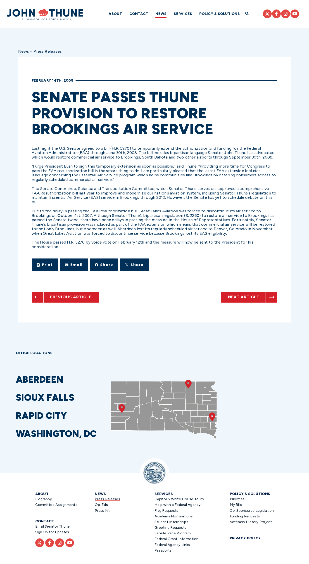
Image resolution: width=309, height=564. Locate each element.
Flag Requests (166, 510)
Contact (138, 14)
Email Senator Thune (52, 526)
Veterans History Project (251, 522)
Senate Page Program (172, 533)
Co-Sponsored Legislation (252, 510)
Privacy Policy (245, 538)
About (115, 14)
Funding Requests (245, 516)
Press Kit (102, 510)
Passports (162, 550)
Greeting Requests (170, 527)
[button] (45, 264)
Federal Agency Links (172, 545)
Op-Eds (101, 504)
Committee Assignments (56, 504)
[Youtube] (294, 13)
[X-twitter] (267, 13)
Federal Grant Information (176, 539)
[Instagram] (285, 13)
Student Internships (171, 522)
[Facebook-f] (276, 13)
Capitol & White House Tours (179, 499)
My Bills (236, 504)
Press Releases (47, 51)
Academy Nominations (173, 516)
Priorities (237, 499)
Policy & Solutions (219, 14)
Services (183, 14)
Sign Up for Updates (52, 532)
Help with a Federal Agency (177, 504)
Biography (43, 499)
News (160, 14)
